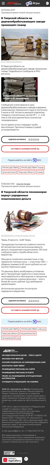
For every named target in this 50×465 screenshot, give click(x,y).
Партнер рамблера (23, 453)
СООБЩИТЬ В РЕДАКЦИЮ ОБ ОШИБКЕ (20, 382)
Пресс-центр (35, 355)
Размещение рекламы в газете (18, 372)
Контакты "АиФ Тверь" (13, 366)
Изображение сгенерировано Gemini (18, 236)
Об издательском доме (14, 355)
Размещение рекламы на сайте (18, 369)
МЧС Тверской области (11, 62)
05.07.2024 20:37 (8, 10)
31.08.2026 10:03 (7, 184)
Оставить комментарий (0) (25, 149)
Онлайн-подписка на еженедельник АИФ (24, 362)
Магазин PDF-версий (12, 359)
